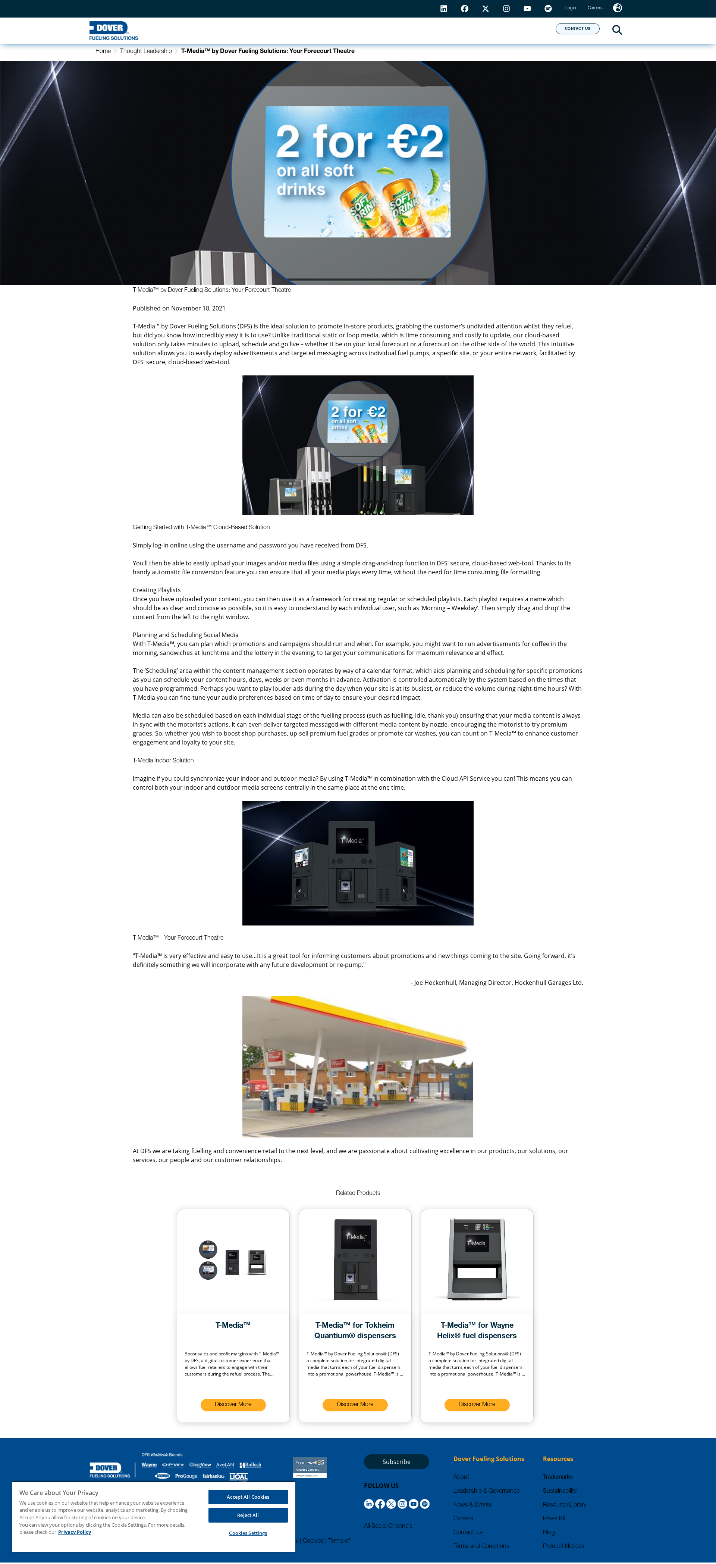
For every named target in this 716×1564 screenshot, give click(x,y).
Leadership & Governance (486, 1492)
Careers (463, 1519)
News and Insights (453, 30)
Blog (549, 1533)
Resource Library (564, 1505)
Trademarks (558, 1478)
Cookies (313, 1542)
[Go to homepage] (114, 30)
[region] (153, 1516)
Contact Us (468, 1533)
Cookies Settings (248, 1533)
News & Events (472, 1505)
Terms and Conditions (481, 1547)
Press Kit (554, 1519)
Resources (378, 30)
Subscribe (397, 1462)
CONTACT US (577, 29)
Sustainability (560, 1492)
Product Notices (563, 1547)
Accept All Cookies (248, 1496)
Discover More (233, 1405)
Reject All (248, 1515)
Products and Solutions (292, 30)
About (522, 30)
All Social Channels (388, 1527)
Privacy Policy (74, 1532)
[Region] (617, 8)
